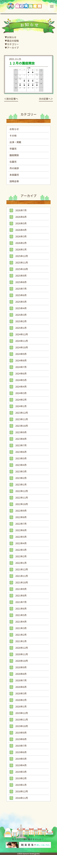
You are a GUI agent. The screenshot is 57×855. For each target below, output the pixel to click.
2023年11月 (21, 419)
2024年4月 (21, 386)
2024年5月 (21, 380)
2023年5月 (21, 458)
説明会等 (14, 181)
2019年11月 (21, 719)
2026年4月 (21, 230)
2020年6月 (21, 687)
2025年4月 (21, 308)
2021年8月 (21, 595)
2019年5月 (21, 758)
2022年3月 (21, 549)
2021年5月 (21, 615)
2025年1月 (21, 327)
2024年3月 (21, 393)
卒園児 (13, 148)
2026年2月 (21, 243)
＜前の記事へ (11, 98)
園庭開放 (14, 155)
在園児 (13, 161)
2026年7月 (21, 210)
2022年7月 (21, 523)
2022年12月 (21, 491)
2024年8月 (21, 360)
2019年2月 (21, 778)
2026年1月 (21, 249)
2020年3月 (21, 693)
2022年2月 (21, 556)
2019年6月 (21, 752)
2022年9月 (21, 510)
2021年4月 (21, 621)
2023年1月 (21, 484)
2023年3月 (21, 471)
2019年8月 (21, 739)
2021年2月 (21, 634)
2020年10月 (21, 660)
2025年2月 (21, 321)
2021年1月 (21, 641)
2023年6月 (21, 452)
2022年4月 (21, 543)
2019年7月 (21, 745)
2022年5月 (21, 536)
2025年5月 (21, 301)
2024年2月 (21, 399)
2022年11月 (21, 497)
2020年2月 (21, 700)
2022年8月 (21, 517)
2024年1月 (21, 406)
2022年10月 (21, 504)
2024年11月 (21, 341)
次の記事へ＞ (46, 98)
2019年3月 (21, 771)
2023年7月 (21, 445)
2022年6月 (21, 530)
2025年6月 (21, 295)
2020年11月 (21, 654)
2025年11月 (21, 262)
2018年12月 (21, 791)
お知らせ (11, 37)
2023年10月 (21, 425)
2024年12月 (21, 334)
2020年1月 (21, 706)
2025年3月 (21, 314)
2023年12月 (21, 412)
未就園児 (14, 174)
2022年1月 (21, 563)
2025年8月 (21, 282)
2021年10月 (21, 582)
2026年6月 (21, 217)
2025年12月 (21, 256)
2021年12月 (21, 569)
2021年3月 (21, 628)
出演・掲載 (15, 142)
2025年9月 (21, 275)
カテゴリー (13, 44)
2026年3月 (21, 236)
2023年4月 (21, 465)
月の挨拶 (14, 168)
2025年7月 (21, 288)
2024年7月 (21, 367)
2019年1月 (21, 785)
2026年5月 (21, 223)
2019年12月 (21, 713)
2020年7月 (21, 680)
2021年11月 (21, 576)
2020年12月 (21, 647)
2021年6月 (21, 608)
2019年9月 (21, 732)
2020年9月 (21, 667)
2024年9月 (21, 354)
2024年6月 (21, 373)
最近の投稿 (13, 40)
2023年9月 (21, 432)
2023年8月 (21, 438)
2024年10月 (21, 347)
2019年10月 (21, 726)
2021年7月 (21, 602)
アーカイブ (13, 47)
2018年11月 (21, 798)
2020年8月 (21, 674)
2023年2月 (21, 478)
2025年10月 (21, 269)
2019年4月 (21, 765)
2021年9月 (21, 589)
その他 (13, 135)
